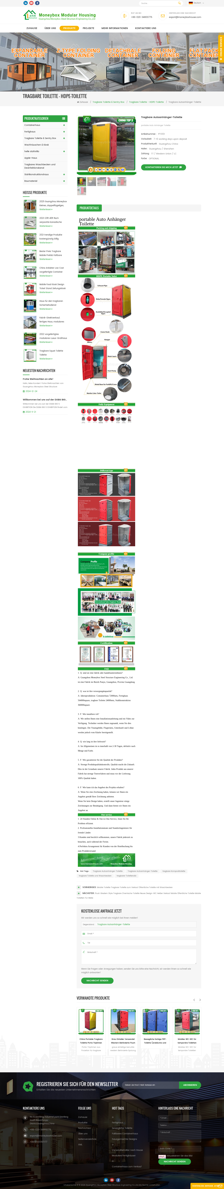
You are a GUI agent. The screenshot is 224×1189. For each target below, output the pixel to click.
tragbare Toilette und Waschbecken (95, 875)
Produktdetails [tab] (89, 208)
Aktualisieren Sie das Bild (179, 1156)
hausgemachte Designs (124, 1139)
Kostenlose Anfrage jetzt (205, 1186)
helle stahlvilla (31, 151)
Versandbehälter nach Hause (127, 1150)
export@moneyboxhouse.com (185, 17)
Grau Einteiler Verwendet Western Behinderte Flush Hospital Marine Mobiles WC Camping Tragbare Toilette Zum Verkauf (91, 1041)
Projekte (88, 28)
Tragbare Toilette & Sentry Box (40, 138)
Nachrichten (84, 1128)
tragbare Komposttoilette (174, 871)
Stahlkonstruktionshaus (36, 174)
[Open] (221, 47)
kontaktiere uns (145, 28)
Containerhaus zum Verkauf (127, 1166)
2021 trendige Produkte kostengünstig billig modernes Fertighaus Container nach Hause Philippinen (50, 237)
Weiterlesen (45, 209)
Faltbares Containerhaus (125, 1133)
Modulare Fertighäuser (124, 1155)
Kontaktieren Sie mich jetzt (161, 167)
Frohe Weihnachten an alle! (38, 379)
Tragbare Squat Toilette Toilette (51, 353)
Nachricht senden (97, 980)
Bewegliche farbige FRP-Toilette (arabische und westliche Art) (123, 1041)
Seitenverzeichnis (87, 1139)
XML (80, 1144)
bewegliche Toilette (122, 1128)
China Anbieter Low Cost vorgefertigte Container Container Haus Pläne (51, 270)
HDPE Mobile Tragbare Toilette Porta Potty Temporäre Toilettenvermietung (187, 1041)
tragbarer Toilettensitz (126, 875)
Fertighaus (29, 131)
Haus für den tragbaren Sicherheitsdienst (51, 303)
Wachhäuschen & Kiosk (36, 145)
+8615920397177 (38, 1142)
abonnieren (190, 1085)
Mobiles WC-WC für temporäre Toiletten (155, 1041)
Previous (194, 999)
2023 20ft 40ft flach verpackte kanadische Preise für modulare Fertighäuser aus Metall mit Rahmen (52, 220)
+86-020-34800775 (141, 17)
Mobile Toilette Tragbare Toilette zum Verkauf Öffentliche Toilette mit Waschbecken (135, 887)
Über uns (50, 28)
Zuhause (32, 28)
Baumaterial (30, 181)
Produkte (69, 28)
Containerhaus (32, 125)
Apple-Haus (30, 158)
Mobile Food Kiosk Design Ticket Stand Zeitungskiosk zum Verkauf (52, 287)
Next (200, 999)
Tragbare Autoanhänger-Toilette (108, 871)
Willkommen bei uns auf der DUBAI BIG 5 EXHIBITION (45, 399)
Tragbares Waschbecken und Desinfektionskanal (39, 166)
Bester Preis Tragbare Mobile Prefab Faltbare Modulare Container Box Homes (51, 253)
